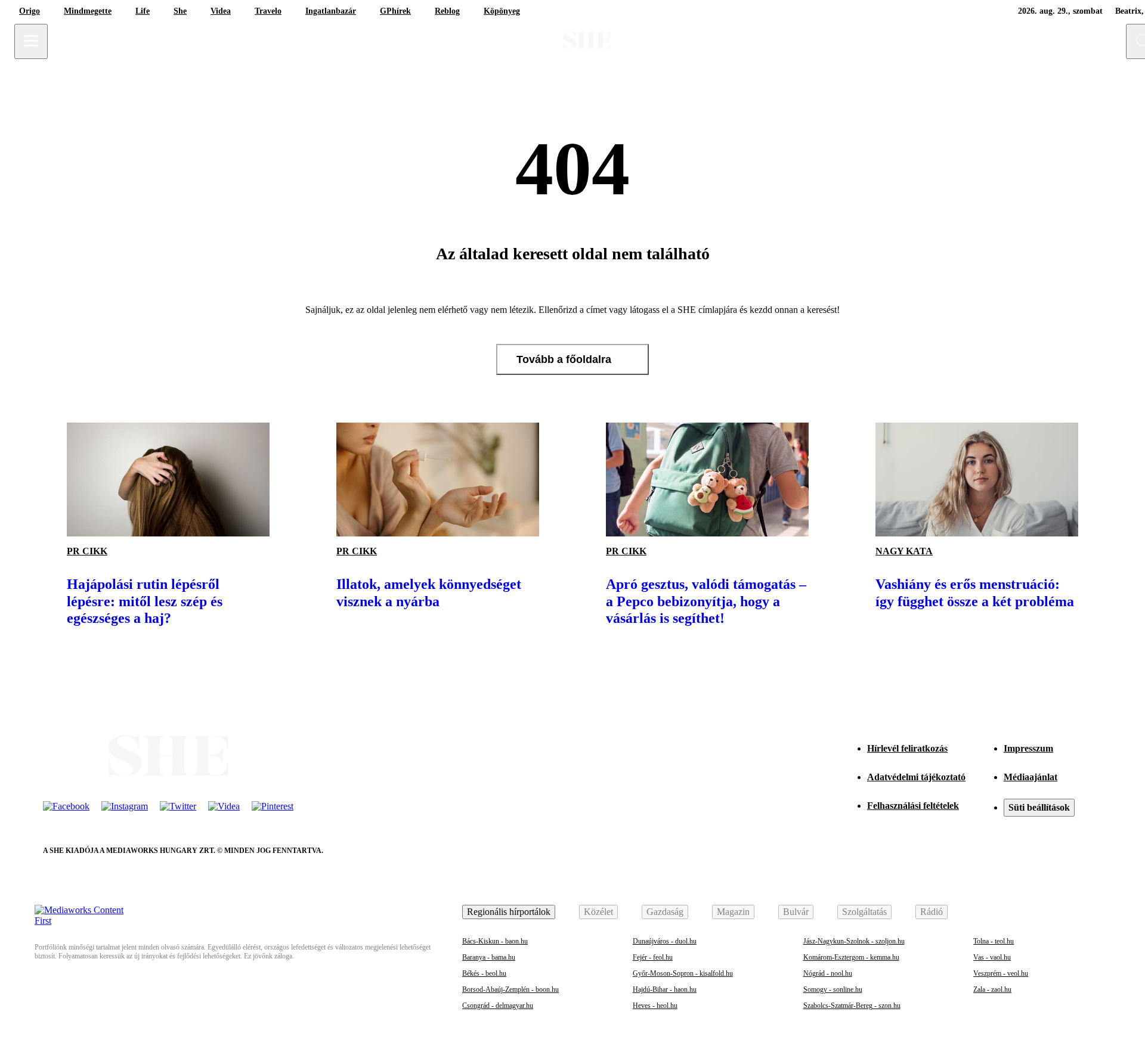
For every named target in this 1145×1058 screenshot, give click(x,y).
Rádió (931, 912)
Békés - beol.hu (484, 973)
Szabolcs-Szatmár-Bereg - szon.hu (851, 1005)
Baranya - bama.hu (488, 957)
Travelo (268, 11)
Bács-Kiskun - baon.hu (495, 941)
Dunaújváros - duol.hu (665, 941)
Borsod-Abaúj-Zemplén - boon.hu (510, 989)
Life (142, 11)
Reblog (447, 11)
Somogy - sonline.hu (832, 989)
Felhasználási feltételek (913, 806)
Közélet (598, 912)
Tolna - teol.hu (993, 941)
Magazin (733, 912)
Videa (221, 11)
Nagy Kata (904, 551)
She (180, 11)
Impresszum (1028, 748)
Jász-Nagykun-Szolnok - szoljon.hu (854, 941)
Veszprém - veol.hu (1000, 973)
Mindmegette (88, 11)
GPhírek (395, 11)
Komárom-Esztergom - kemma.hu (851, 957)
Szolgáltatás (864, 912)
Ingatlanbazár (330, 11)
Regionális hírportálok (508, 912)
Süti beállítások (1039, 807)
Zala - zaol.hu (992, 989)
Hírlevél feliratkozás (907, 748)
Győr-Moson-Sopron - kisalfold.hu (683, 973)
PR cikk (87, 551)
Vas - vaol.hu (992, 957)
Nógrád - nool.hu (827, 973)
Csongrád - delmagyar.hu (497, 1005)
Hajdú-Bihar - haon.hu (665, 989)
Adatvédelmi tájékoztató (916, 777)
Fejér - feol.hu (653, 957)
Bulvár (796, 912)
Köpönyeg (502, 11)
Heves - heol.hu (655, 1005)
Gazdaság (664, 912)
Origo (29, 11)
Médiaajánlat (1030, 777)
